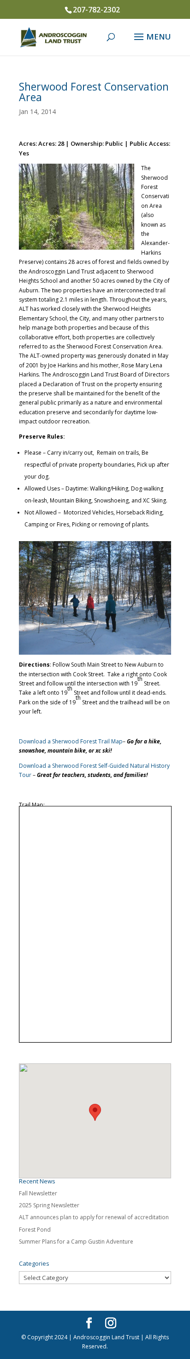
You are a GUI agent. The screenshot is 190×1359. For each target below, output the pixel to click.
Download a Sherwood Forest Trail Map (71, 741)
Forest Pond (35, 1229)
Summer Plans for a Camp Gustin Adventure (76, 1241)
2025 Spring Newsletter (49, 1205)
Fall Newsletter (38, 1193)
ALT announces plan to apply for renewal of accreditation (94, 1217)
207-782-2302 (96, 10)
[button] (95, 1112)
